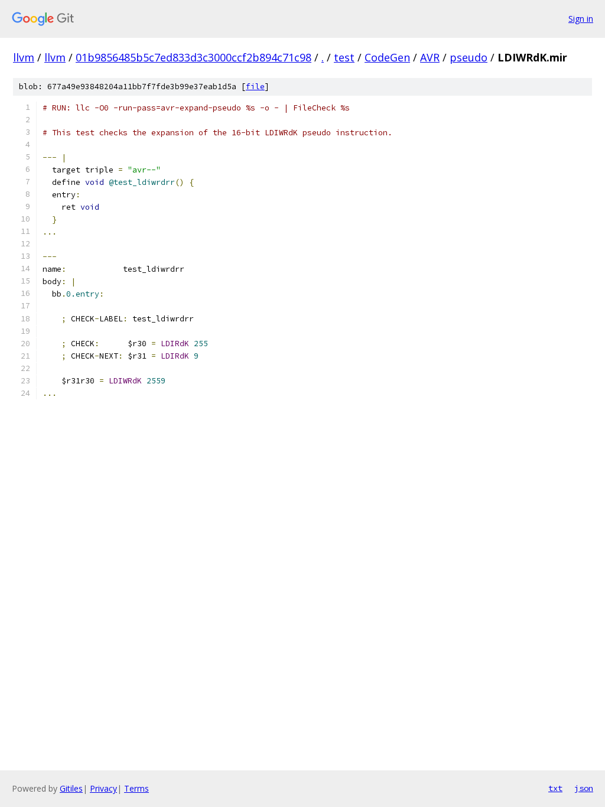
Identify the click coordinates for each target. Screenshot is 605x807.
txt (555, 788)
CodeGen (387, 57)
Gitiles (71, 788)
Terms (136, 788)
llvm (23, 57)
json (583, 788)
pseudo (468, 57)
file (255, 87)
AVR (430, 57)
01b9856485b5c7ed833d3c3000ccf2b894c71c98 (193, 57)
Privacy (103, 788)
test (344, 57)
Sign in (580, 18)
